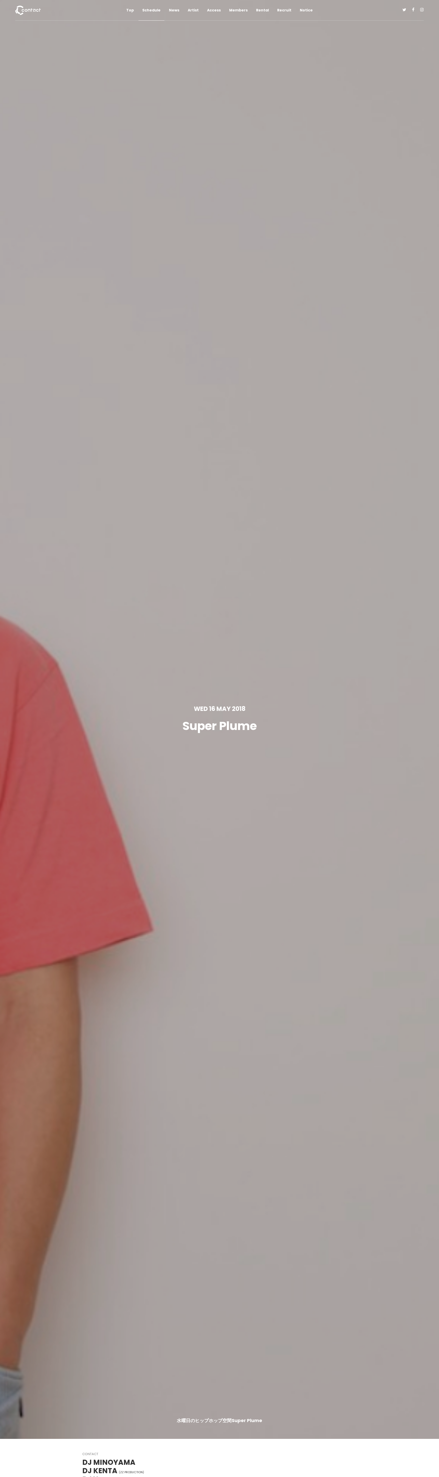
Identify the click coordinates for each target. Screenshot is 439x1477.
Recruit (284, 10)
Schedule (151, 10)
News (174, 10)
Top (130, 10)
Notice (306, 10)
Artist (193, 10)
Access (214, 10)
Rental (262, 10)
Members (238, 10)
